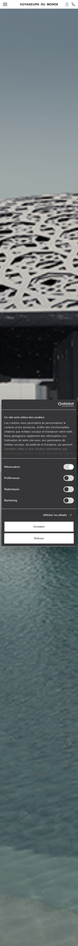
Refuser (39, 538)
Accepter (39, 526)
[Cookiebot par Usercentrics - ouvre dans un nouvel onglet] (58, 404)
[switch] (68, 478)
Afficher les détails (55, 515)
